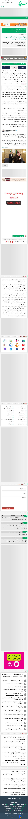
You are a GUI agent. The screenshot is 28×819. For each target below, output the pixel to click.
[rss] (3, 7)
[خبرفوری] (20, 4)
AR (8, 4)
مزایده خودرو (22, 421)
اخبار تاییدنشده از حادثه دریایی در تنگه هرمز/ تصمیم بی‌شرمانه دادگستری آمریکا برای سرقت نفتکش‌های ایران (12, 676)
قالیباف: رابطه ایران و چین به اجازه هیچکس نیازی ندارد (13, 690)
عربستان (21, 236)
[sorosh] (11, 346)
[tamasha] (23, 346)
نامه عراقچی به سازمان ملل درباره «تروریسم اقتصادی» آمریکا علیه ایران (12, 702)
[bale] (23, 342)
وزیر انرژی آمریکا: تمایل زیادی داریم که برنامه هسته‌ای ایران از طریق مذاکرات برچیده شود (14, 694)
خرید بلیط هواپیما (21, 419)
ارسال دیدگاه (8, 508)
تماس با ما (14, 798)
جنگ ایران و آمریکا (20, 804)
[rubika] (11, 342)
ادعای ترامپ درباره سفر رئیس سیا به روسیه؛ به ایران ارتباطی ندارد (12, 706)
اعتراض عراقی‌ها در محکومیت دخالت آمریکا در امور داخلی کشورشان (13, 719)
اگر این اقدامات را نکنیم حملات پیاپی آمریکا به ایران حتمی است (14, 775)
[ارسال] (21, 64)
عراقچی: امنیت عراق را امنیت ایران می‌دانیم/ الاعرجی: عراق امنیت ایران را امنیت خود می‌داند (14, 295)
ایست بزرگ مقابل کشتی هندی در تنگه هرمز (14, 729)
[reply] (2, 515)
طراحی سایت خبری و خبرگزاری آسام (11, 816)
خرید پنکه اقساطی (21, 417)
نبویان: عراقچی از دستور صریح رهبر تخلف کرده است (13, 723)
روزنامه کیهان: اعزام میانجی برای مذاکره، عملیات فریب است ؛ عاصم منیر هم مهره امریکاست (13, 757)
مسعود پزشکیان (18, 808)
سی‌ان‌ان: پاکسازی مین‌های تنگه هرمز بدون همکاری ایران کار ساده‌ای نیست (12, 698)
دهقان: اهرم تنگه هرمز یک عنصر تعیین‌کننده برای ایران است (13, 715)
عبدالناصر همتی (8, 808)
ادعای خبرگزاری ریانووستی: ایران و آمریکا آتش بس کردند (14, 737)
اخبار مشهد (23, 409)
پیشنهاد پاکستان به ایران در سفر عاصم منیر (14, 683)
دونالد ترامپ (6, 806)
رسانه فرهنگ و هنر (21, 407)
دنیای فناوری (10, 412)
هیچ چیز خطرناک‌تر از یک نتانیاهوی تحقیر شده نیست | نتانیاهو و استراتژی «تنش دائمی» (14, 785)
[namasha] (23, 350)
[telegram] (5, 342)
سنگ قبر (10, 417)
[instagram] (5, 346)
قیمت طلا (7, 810)
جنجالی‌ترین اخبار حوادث (7, 409)
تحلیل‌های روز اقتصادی (8, 407)
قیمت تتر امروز (9, 415)
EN (6, 4)
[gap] (5, 350)
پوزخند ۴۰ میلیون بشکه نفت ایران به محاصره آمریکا (13, 680)
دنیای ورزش (23, 411)
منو (25, 18)
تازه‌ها (25, 671)
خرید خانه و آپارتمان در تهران (6, 419)
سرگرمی (11, 804)
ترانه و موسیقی (9, 411)
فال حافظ (4, 804)
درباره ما (19, 798)
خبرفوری (9, 813)
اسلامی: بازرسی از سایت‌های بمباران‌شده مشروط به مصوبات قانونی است (13, 711)
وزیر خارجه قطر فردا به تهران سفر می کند (15, 687)
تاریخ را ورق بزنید (21, 415)
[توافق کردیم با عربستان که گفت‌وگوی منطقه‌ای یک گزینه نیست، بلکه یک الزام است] (12, 242)
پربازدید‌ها (24, 733)
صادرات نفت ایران (17, 810)
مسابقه (9, 798)
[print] (23, 64)
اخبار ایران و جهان (22, 412)
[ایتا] (17, 346)
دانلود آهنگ (10, 421)
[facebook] (6, 242)
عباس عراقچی (15, 236)
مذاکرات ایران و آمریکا (17, 806)
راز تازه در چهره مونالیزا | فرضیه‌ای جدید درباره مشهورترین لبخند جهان (14, 789)
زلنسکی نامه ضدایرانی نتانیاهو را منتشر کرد (14, 726)
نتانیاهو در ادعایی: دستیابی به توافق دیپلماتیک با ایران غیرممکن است (14, 742)
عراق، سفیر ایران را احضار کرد (19, 739)
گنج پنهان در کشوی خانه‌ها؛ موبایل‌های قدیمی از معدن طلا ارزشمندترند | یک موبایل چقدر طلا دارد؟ (14, 793)
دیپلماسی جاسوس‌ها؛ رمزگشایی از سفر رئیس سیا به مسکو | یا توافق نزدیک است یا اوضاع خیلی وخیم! (13, 753)
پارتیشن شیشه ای (21, 424)
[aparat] (17, 342)
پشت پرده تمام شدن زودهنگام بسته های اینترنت (15, 87)
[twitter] (10, 242)
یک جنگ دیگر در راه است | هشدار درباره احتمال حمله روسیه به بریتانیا (13, 763)
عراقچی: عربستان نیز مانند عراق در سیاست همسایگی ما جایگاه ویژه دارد (13, 281)
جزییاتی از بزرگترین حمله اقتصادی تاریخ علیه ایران (15, 89)
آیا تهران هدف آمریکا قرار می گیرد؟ (18, 771)
